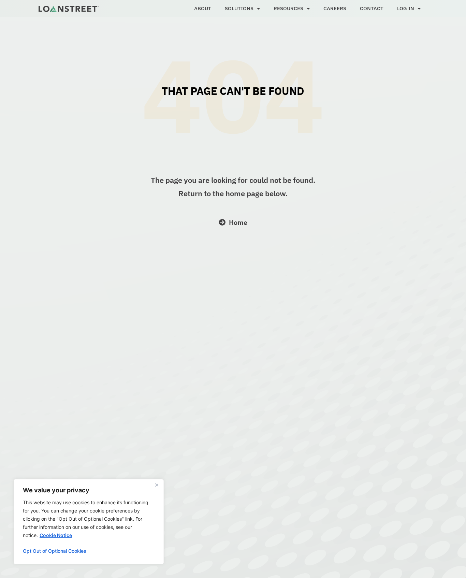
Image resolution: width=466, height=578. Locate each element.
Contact (371, 8)
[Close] (156, 485)
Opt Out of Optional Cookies (54, 551)
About (202, 8)
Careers (334, 8)
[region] (89, 521)
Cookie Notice (56, 535)
